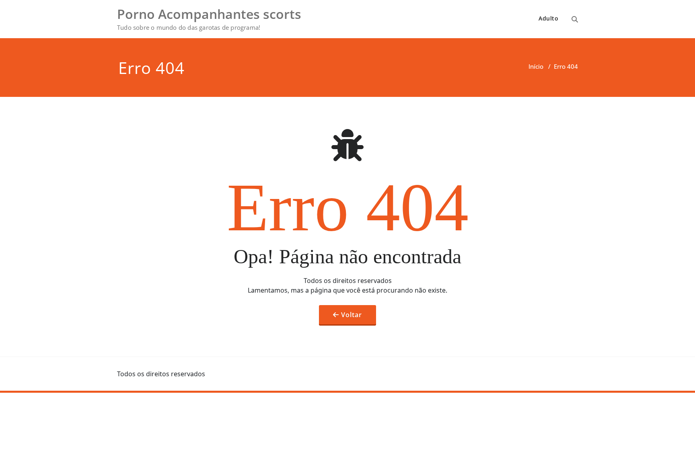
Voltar (351, 314)
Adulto (548, 18)
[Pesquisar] (575, 19)
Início (535, 66)
